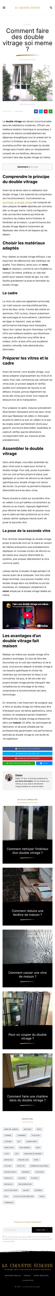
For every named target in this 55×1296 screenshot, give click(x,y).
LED (16, 1154)
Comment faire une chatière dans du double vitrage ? (27, 1098)
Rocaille (9, 1184)
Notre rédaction (41, 1275)
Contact (27, 1275)
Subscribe (40, 1230)
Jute (7, 1154)
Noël (36, 1160)
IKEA (38, 1147)
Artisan (27, 1129)
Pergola (8, 1178)
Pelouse (39, 1172)
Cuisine (8, 1141)
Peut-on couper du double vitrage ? (27, 1036)
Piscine (22, 1178)
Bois (39, 1129)
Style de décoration (23, 1196)
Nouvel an (23, 1160)
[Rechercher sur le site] (51, 8)
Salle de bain (11, 1190)
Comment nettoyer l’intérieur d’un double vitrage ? (27, 851)
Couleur (36, 1135)
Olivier (8, 1166)
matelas (8, 1160)
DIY (19, 1141)
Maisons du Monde (33, 1154)
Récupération (25, 1184)
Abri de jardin (11, 1129)
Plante (34, 1178)
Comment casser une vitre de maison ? (27, 974)
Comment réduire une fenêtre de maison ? (27, 913)
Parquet (26, 1172)
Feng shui (9, 1147)
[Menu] (4, 8)
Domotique (32, 1141)
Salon (26, 1190)
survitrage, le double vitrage (18, 202)
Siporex (38, 1190)
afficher (33, 167)
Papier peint (10, 1172)
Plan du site (28, 1280)
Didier (8, 111)
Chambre (21, 1135)
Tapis (41, 1196)
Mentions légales (13, 1275)
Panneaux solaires (39, 1166)
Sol (6, 1196)
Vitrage (27, 24)
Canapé (8, 1135)
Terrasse (9, 1202)
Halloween (25, 1147)
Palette (21, 1166)
